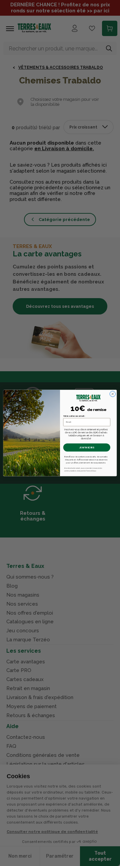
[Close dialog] (112, 394)
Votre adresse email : (74, 416)
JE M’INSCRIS (86, 447)
